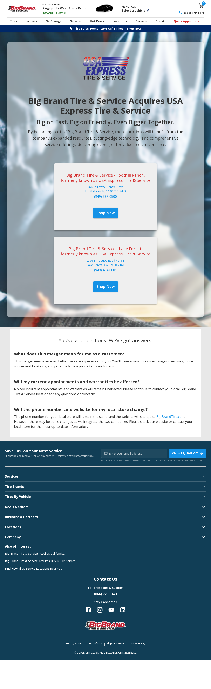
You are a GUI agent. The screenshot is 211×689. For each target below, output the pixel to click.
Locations (120, 21)
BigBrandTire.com (170, 416)
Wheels (32, 21)
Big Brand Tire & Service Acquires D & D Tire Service (40, 561)
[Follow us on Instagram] (99, 610)
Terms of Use (94, 643)
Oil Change (53, 21)
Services (75, 21)
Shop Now (105, 212)
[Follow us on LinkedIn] (123, 610)
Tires (13, 21)
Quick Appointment (188, 21)
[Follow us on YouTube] (111, 610)
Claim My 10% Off (185, 453)
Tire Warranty (137, 643)
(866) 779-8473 (194, 12)
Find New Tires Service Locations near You (33, 568)
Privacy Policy (189, 460)
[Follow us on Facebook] (88, 610)
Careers (141, 21)
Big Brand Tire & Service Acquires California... (35, 553)
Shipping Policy (115, 643)
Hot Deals (97, 21)
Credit (160, 21)
